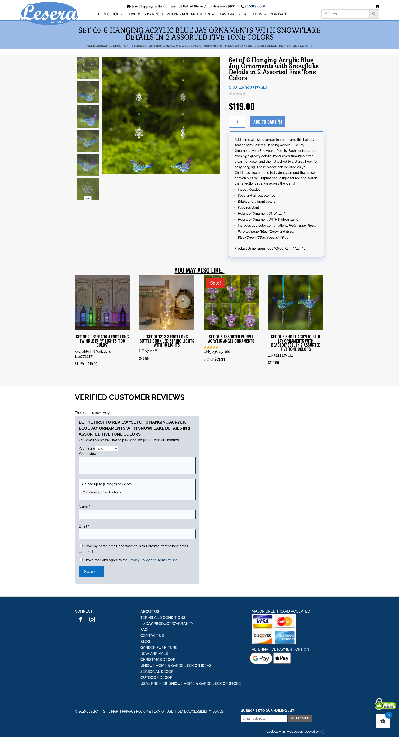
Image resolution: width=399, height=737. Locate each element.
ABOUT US (253, 14)
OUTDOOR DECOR (156, 664)
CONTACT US (152, 622)
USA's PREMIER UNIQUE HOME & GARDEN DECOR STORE (190, 670)
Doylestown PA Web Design (285, 718)
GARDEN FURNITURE (159, 634)
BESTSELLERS (123, 14)
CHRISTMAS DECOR (157, 646)
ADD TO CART (276, 121)
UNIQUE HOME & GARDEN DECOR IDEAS (176, 652)
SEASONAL (227, 14)
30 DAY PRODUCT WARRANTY (166, 610)
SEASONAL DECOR (157, 658)
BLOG (145, 628)
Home (91, 46)
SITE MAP (110, 698)
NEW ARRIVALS (175, 14)
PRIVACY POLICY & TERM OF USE (147, 698)
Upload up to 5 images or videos (107, 481)
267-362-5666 (255, 6)
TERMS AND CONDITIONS (162, 604)
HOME (103, 14)
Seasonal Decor (110, 46)
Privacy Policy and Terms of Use (153, 546)
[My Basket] (377, 7)
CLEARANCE (148, 14)
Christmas (133, 46)
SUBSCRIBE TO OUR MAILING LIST (267, 697)
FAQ (144, 616)
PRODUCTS (200, 14)
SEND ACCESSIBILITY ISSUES (200, 698)
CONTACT (278, 14)
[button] (88, 170)
